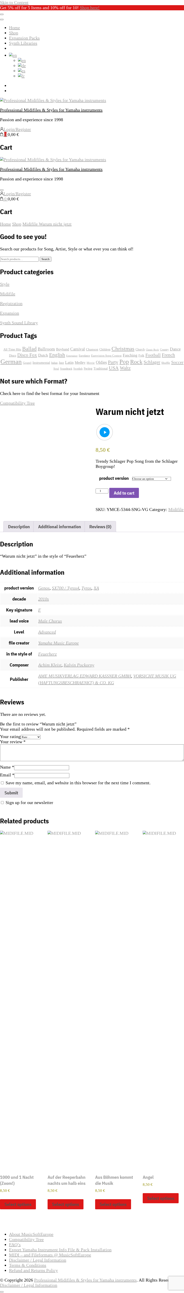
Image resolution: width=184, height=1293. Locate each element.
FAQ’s (15, 1244)
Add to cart (124, 493)
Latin (69, 362)
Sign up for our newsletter (29, 802)
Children (104, 349)
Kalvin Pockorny (79, 664)
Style (4, 284)
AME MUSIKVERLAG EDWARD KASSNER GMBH (84, 675)
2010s (43, 598)
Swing (88, 368)
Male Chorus (50, 620)
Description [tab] (19, 527)
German (11, 361)
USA (114, 368)
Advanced (47, 631)
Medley (80, 362)
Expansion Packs (24, 37)
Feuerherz (47, 653)
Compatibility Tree (17, 403)
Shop (13, 32)
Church (140, 349)
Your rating (10, 736)
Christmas (123, 348)
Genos (44, 587)
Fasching (130, 355)
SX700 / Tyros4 (65, 587)
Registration (11, 303)
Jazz (61, 362)
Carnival (77, 349)
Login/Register (17, 129)
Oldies (101, 362)
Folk (141, 355)
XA (96, 587)
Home (14, 27)
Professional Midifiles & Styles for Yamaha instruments (51, 109)
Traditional (101, 368)
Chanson (92, 349)
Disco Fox (27, 355)
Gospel (27, 362)
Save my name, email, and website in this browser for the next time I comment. (78, 782)
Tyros (86, 587)
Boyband (62, 349)
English (57, 355)
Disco (12, 355)
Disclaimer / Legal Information (37, 1260)
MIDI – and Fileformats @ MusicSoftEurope (50, 1254)
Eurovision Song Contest (106, 355)
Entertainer (72, 356)
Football (153, 355)
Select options (17, 1204)
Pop (124, 361)
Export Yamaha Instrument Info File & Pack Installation (60, 1249)
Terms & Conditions (27, 1265)
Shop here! (90, 7)
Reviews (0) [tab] (100, 527)
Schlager (152, 362)
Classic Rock (152, 349)
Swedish (78, 368)
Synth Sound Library (19, 322)
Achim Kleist (49, 664)
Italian (54, 362)
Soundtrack (66, 368)
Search (46, 259)
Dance (175, 349)
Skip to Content (14, 2)
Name (7, 767)
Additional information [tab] (59, 527)
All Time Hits (12, 349)
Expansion (9, 313)
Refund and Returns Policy (33, 1270)
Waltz (125, 368)
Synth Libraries (23, 43)
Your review (13, 741)
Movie (91, 362)
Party (113, 362)
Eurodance (84, 355)
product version (114, 478)
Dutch (43, 355)
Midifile (176, 509)
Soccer (177, 362)
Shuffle (165, 362)
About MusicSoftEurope (31, 1234)
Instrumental (41, 362)
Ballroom (46, 348)
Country (164, 349)
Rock (136, 362)
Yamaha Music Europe (58, 642)
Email (7, 774)
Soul (56, 368)
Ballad (29, 349)
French (168, 355)
